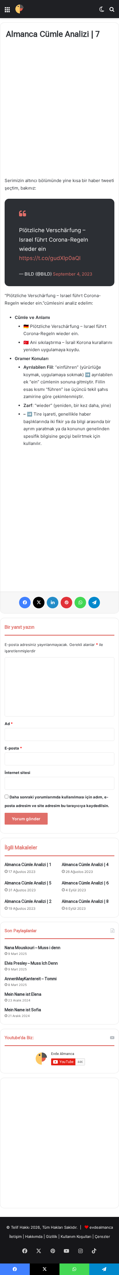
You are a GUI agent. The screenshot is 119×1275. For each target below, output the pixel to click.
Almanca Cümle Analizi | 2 (28, 901)
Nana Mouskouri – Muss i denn (32, 947)
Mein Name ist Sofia (23, 1010)
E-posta (13, 748)
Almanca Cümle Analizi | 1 (28, 864)
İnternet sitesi (17, 772)
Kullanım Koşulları (76, 1236)
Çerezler (102, 1236)
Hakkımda (34, 1236)
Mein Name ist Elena (23, 994)
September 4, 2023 (72, 274)
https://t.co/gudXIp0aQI (50, 258)
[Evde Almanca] (19, 9)
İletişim (15, 1236)
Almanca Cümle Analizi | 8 (85, 901)
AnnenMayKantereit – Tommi (31, 978)
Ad (9, 723)
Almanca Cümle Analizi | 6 (85, 883)
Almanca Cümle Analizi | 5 (28, 883)
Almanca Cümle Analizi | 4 (85, 864)
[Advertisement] (59, 109)
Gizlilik (52, 1236)
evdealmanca (101, 1227)
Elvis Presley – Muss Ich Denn (31, 963)
